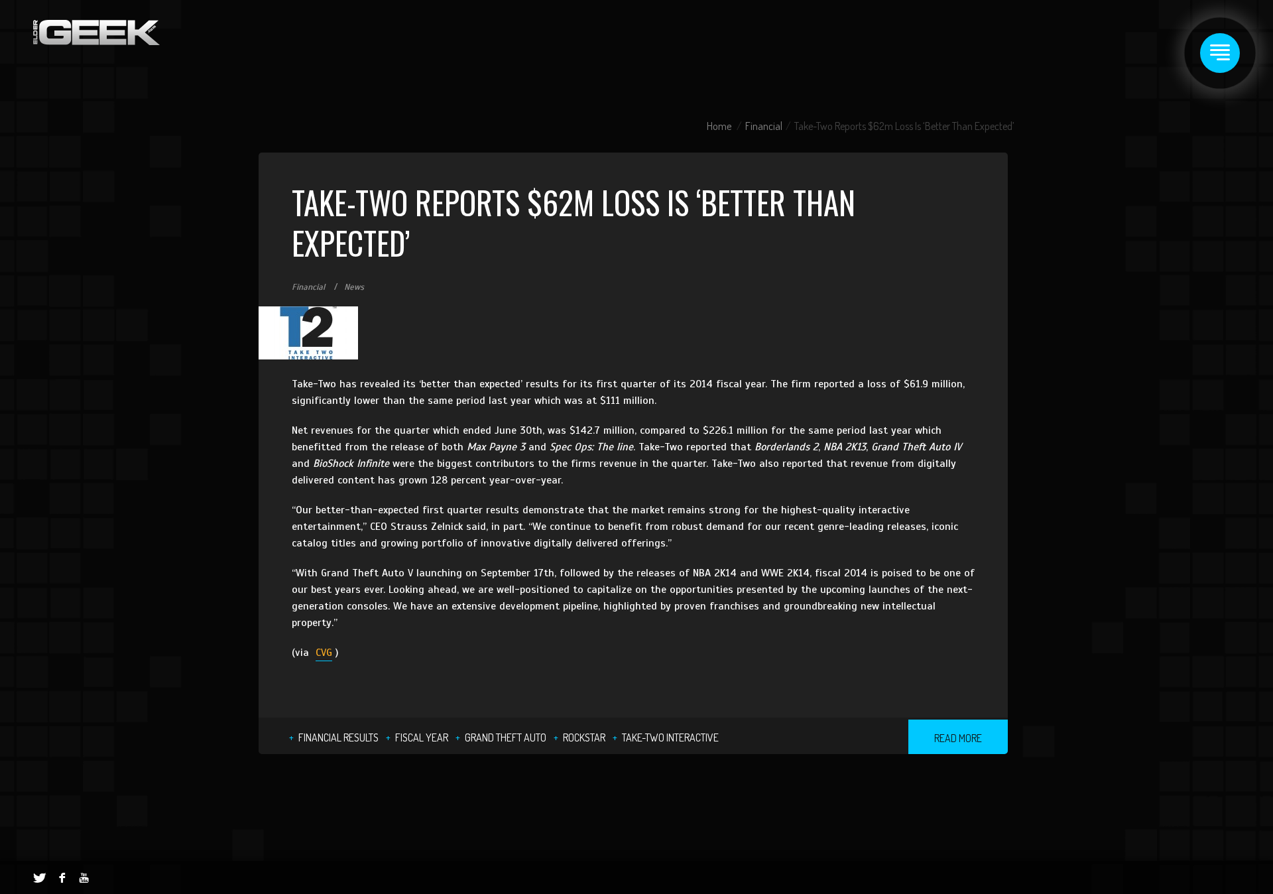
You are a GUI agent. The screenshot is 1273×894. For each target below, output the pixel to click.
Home (719, 126)
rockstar (584, 737)
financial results (338, 737)
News (354, 287)
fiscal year (421, 737)
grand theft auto (505, 737)
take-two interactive (670, 737)
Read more (958, 738)
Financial (763, 126)
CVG (324, 652)
